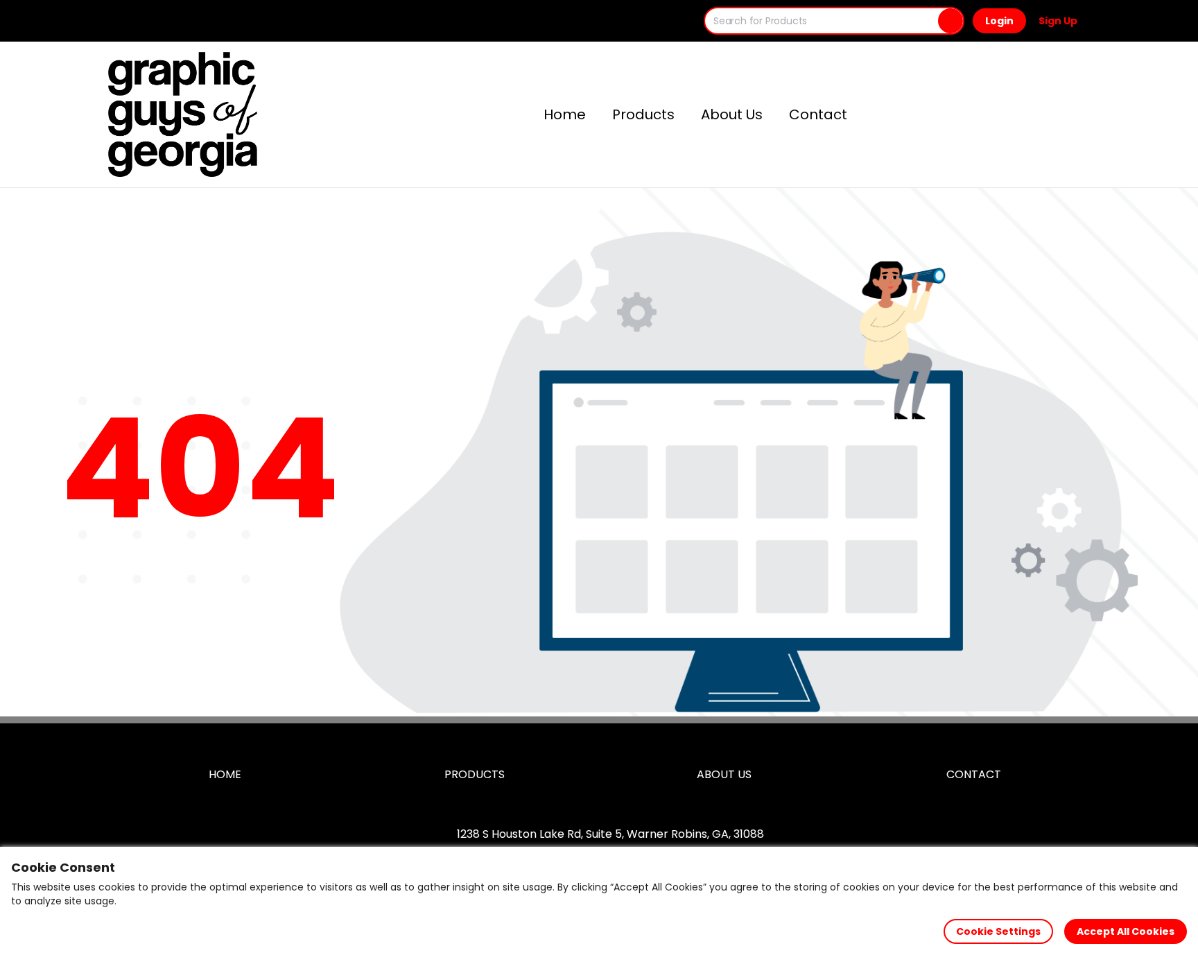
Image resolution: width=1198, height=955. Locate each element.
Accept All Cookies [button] (1125, 931)
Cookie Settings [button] (998, 931)
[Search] (950, 20)
